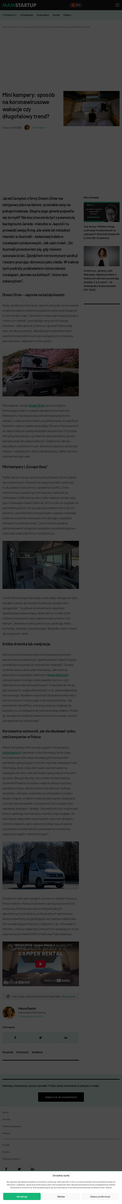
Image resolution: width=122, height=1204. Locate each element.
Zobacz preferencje (100, 1196)
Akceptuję (22, 1196)
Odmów (61, 1196)
